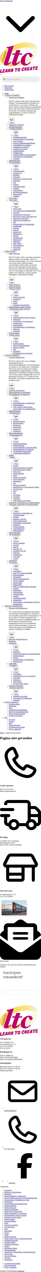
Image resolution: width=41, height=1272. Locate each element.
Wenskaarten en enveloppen (22, 353)
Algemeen (7, 1190)
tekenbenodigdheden (20, 192)
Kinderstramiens (18, 446)
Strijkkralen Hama (10, 1248)
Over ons (12, 719)
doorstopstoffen (18, 474)
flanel (15, 475)
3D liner (16, 517)
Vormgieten (13, 663)
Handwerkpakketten (16, 433)
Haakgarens (17, 427)
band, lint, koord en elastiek (22, 573)
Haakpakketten (18, 405)
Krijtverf (16, 228)
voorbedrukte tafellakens (21, 453)
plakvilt (15, 547)
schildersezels (18, 153)
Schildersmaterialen (15, 127)
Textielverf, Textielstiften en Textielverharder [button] (24, 505)
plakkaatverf (17, 240)
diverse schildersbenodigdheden (24, 143)
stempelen (16, 331)
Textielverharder (18, 527)
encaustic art (17, 173)
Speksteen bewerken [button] (16, 688)
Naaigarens (17, 431)
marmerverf (17, 232)
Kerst (6, 1223)
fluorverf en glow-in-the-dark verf (24, 216)
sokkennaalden (18, 594)
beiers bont (17, 472)
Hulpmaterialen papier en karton (20, 307)
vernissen (16, 158)
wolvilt (15, 559)
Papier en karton (18, 347)
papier (15, 303)
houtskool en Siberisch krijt (22, 179)
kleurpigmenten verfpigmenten (23, 224)
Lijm (6, 1229)
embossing (16, 319)
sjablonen (16, 329)
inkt (14, 222)
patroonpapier (18, 592)
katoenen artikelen (19, 485)
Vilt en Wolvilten (14, 532)
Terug (11, 123)
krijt (14, 183)
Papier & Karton (14, 253)
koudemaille (17, 226)
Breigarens (17, 425)
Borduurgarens (18, 423)
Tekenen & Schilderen (16, 97)
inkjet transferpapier (20, 521)
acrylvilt (16, 545)
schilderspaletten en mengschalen (24, 155)
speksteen (16, 700)
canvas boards (18, 141)
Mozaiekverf (17, 234)
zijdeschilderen (18, 531)
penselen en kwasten (20, 149)
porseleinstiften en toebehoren (23, 660)
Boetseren (12, 641)
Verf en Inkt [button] (13, 200)
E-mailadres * (10, 988)
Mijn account (8, 86)
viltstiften (16, 196)
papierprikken (18, 325)
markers (16, 185)
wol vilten (16, 557)
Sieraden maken (14, 704)
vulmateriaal (17, 600)
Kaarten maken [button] (14, 335)
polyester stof (17, 489)
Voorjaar (7, 1258)
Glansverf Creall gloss (20, 218)
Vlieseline (16, 499)
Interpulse (20, 1271)
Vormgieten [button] (13, 665)
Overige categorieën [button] (11, 702)
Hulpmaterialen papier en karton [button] (20, 309)
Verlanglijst (8, 88)
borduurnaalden (18, 575)
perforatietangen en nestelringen (24, 327)
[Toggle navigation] (1, 74)
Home (2, 733)
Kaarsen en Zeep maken (12, 1217)
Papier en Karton (14, 287)
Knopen (16, 588)
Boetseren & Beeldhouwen (18, 608)
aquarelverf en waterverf (21, 215)
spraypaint (16, 247)
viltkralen (16, 553)
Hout (10, 708)
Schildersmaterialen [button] (16, 129)
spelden (15, 596)
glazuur (15, 658)
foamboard (17, 299)
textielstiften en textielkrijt (22, 523)
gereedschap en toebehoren (22, 698)
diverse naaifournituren (21, 579)
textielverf (16, 525)
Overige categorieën (16, 716)
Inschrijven (19, 999)
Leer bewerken (9, 1227)
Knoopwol (17, 429)
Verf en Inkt (13, 198)
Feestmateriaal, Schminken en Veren (16, 1200)
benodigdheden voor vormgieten (24, 676)
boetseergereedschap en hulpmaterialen (26, 654)
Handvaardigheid (10, 1206)
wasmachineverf (18, 529)
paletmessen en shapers (21, 147)
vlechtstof (16, 497)
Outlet (6, 93)
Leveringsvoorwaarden (17, 727)
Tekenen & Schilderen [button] (12, 95)
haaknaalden (17, 585)
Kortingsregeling (14, 725)
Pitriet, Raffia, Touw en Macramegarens (18, 1238)
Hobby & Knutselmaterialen (18, 712)
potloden (16, 188)
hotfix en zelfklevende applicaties (24, 587)
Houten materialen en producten (15, 1213)
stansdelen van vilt (19, 551)
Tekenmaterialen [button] (15, 162)
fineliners (16, 175)
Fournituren (13, 560)
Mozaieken (12, 706)
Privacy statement (15, 729)
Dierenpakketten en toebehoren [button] (19, 394)
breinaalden (17, 577)
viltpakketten (17, 555)
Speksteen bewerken (16, 686)
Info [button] (5, 717)
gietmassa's (17, 680)
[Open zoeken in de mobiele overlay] (20, 79)
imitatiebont (17, 481)
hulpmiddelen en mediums (22, 145)
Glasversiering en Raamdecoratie (15, 1204)
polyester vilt (17, 549)
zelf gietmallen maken (20, 684)
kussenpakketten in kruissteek (23, 449)
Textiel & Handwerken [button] (12, 355)
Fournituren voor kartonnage (23, 321)
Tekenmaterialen (14, 160)
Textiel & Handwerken (17, 357)
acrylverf (16, 213)
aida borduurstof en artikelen (23, 468)
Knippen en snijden (11, 1225)
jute (14, 483)
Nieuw (6, 1233)
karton (15, 301)
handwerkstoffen (19, 479)
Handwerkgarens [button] (15, 413)
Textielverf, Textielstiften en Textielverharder (24, 502)
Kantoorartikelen (10, 1221)
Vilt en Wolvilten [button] (15, 534)
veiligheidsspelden (19, 598)
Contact (11, 721)
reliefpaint (16, 242)
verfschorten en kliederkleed (23, 157)
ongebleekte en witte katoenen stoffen (26, 487)
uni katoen (16, 495)
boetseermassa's (18, 656)
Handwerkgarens (15, 411)
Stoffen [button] (12, 457)
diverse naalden (18, 581)
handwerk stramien (19, 477)
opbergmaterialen (19, 187)
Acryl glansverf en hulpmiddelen (24, 211)
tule (14, 493)
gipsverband (17, 682)
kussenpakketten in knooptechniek (25, 447)
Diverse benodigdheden (21, 345)
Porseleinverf (17, 661)
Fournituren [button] (13, 562)
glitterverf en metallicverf (21, 220)
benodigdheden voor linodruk (23, 139)
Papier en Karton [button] (15, 289)
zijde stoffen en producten (22, 501)
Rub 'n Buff (17, 244)
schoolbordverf (18, 245)
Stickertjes (16, 351)
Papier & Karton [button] (10, 251)
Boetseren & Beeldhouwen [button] (13, 606)
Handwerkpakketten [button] (16, 435)
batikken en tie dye (19, 519)
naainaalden (17, 590)
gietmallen (16, 678)
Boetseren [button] (13, 643)
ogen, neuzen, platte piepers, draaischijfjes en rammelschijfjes (24, 408)
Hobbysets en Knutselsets (13, 1211)
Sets (14, 349)
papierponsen (17, 323)
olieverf (15, 236)
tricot (15, 491)
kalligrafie (16, 181)
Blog (10, 723)
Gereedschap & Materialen (18, 710)
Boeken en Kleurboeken (12, 1192)
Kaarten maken (14, 333)
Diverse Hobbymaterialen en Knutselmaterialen (20, 1198)
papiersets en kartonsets (21, 305)
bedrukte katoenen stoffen (22, 470)
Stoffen (11, 455)
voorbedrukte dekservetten (22, 451)
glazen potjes (17, 583)
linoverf (15, 230)
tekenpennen (17, 194)
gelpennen (16, 177)
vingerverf (16, 249)
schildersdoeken (18, 151)
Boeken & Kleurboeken (17, 714)
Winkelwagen (9, 90)
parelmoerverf (18, 238)
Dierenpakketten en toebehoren (19, 392)
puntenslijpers (18, 190)
